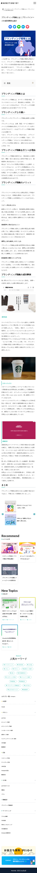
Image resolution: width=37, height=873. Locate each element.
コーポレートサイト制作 (7, 730)
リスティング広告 (11, 677)
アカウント (24, 619)
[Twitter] (14, 26)
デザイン (16, 669)
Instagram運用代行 (6, 833)
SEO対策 (20, 664)
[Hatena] (23, 26)
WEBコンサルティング (6, 824)
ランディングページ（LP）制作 (8, 738)
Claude (3, 707)
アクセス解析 (4, 816)
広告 (12, 673)
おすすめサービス (13, 689)
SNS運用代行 (22, 673)
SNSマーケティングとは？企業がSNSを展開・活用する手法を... (9, 613)
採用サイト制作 (28, 669)
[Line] (18, 26)
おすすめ (27, 685)
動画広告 (3, 774)
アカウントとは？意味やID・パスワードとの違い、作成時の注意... (27, 613)
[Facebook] (10, 26)
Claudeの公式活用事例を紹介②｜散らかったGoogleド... (9, 641)
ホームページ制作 (25, 677)
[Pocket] (27, 26)
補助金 (13, 681)
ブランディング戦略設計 (13, 685)
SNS (5, 619)
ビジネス (30, 619)
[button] (34, 514)
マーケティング (11, 619)
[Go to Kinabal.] (3, 9)
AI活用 (4, 701)
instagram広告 (5, 770)
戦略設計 (23, 681)
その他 (30, 664)
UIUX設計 (3, 742)
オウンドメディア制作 (6, 726)
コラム (6, 669)
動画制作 (25, 689)
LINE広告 (3, 766)
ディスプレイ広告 (5, 762)
